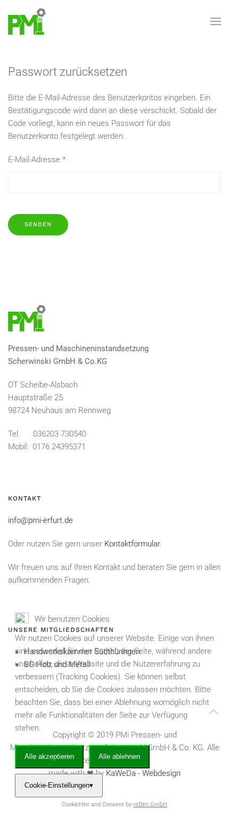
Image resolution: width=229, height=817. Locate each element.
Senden (38, 224)
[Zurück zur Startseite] (27, 21)
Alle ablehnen (119, 756)
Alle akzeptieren (49, 756)
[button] (215, 21)
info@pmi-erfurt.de (40, 520)
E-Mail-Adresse (37, 159)
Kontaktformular (132, 544)
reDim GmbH (150, 804)
